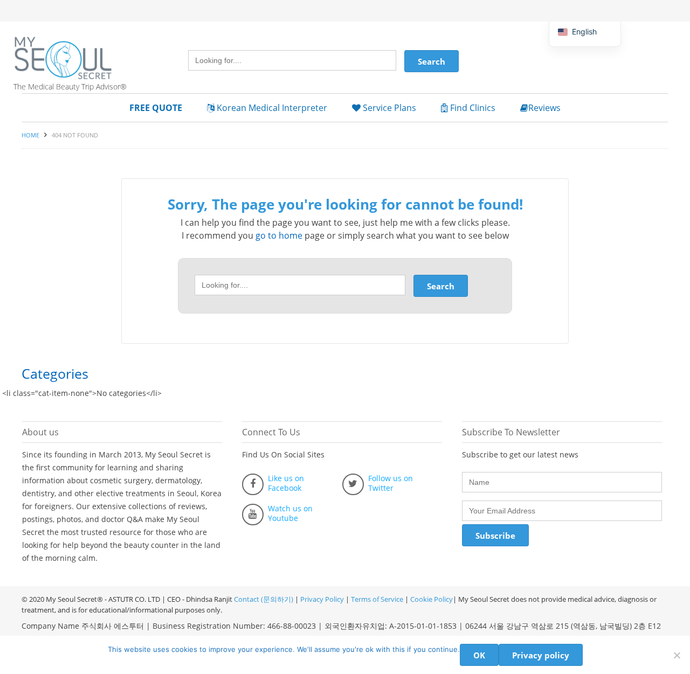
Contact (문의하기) (262, 599)
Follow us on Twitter (390, 483)
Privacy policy (540, 655)
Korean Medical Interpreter (271, 108)
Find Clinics (471, 108)
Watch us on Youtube (290, 513)
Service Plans (388, 108)
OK (479, 655)
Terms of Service (377, 599)
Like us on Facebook (286, 483)
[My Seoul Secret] (75, 50)
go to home (279, 235)
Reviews (544, 108)
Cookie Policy (431, 599)
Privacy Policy (322, 599)
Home (30, 135)
